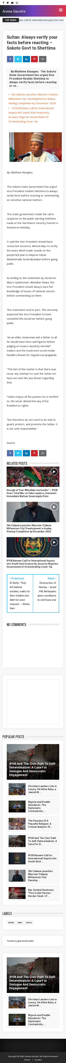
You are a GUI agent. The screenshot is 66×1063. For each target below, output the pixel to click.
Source (11, 442)
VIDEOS (29, 923)
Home (27, 1060)
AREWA (11, 923)
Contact (38, 1060)
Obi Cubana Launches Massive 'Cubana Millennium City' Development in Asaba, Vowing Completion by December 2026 (33, 99)
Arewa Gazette (14, 11)
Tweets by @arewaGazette (20, 941)
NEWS (20, 923)
